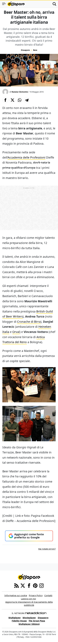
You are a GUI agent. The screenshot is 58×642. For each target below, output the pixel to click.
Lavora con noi (28, 598)
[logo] (16, 4)
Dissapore (25, 50)
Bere (35, 50)
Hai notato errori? (47, 548)
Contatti (48, 595)
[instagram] (41, 585)
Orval (16, 332)
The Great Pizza (37, 620)
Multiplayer (14, 617)
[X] (23, 585)
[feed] (16, 585)
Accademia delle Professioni (26, 157)
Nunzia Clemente (20, 91)
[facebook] (29, 585)
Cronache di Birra (29, 322)
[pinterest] (35, 585)
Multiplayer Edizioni (29, 624)
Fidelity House (19, 620)
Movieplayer (29, 617)
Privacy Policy (36, 595)
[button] (5, 100)
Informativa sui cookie (15, 595)
